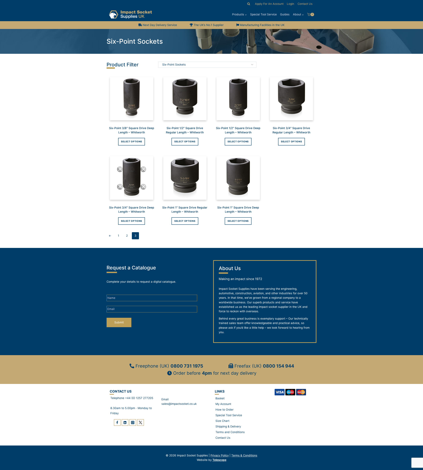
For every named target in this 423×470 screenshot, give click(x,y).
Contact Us (305, 3)
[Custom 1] (140, 422)
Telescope (219, 460)
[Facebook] (117, 422)
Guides (284, 14)
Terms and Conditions (230, 432)
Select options (131, 141)
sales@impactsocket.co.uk (179, 403)
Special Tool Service (263, 14)
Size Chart (222, 421)
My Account (223, 404)
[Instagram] (132, 422)
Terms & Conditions (244, 455)
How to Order (224, 409)
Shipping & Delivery (228, 426)
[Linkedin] (125, 422)
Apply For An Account (269, 3)
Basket (220, 398)
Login (290, 3)
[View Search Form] (249, 4)
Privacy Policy (220, 455)
